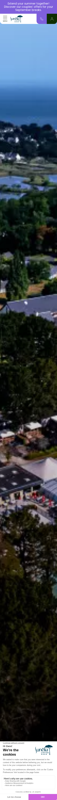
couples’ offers (32, 7)
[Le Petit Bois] (16, 19)
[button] (51, 18)
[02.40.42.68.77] (41, 18)
